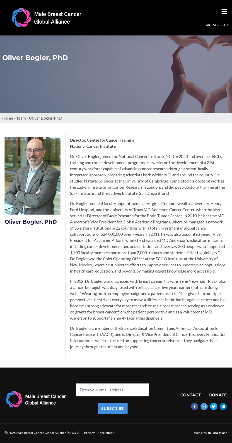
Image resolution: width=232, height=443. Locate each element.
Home (7, 117)
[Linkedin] (223, 406)
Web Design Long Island (210, 433)
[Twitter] (213, 406)
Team (21, 117)
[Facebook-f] (194, 406)
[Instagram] (204, 406)
